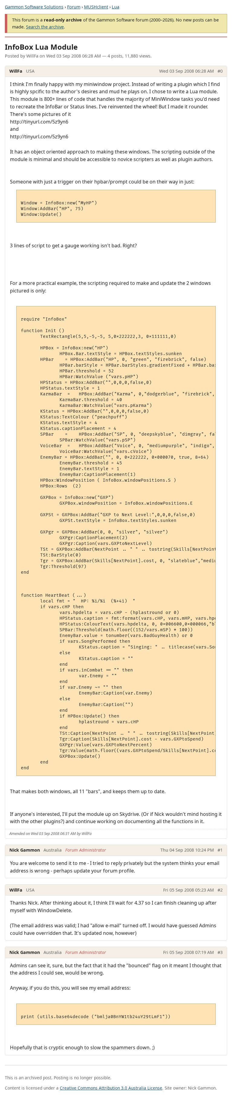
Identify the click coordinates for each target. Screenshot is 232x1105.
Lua (115, 7)
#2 (220, 890)
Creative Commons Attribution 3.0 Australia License (111, 1088)
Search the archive (45, 27)
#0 (220, 71)
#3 (220, 952)
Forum (73, 7)
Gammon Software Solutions (34, 7)
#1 (220, 850)
